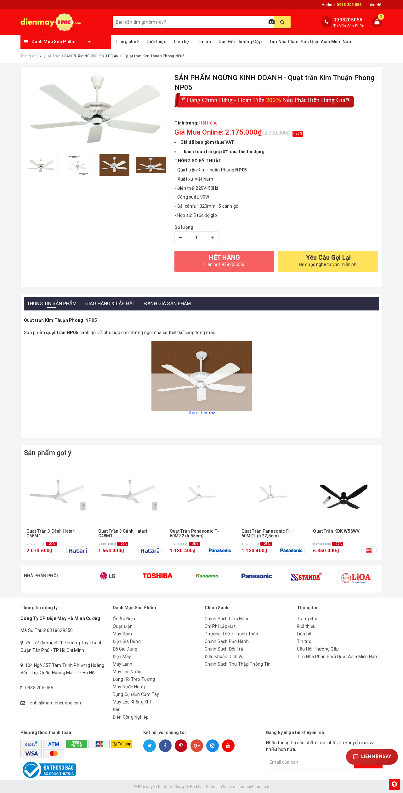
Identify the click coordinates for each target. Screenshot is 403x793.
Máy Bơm (122, 633)
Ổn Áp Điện (124, 618)
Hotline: (341, 5)
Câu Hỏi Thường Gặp (240, 41)
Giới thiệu (156, 41)
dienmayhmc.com (253, 786)
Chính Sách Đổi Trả (224, 648)
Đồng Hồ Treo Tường (134, 679)
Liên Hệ (374, 5)
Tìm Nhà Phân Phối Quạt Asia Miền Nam (311, 41)
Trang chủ (126, 41)
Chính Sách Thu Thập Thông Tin (237, 664)
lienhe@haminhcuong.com (55, 702)
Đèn (117, 709)
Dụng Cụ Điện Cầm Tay (136, 694)
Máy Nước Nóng (129, 686)
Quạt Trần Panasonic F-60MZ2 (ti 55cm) (194, 533)
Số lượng (183, 227)
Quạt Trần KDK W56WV (336, 531)
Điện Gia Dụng (127, 641)
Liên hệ (181, 41)
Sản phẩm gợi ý (47, 453)
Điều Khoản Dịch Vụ (224, 656)
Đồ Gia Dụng (125, 648)
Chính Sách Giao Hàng (227, 618)
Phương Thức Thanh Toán (231, 633)
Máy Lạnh (123, 664)
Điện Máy (122, 656)
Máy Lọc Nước (127, 671)
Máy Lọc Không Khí (132, 701)
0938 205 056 (39, 687)
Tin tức (204, 41)
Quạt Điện (123, 626)
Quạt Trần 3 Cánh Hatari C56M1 (51, 533)
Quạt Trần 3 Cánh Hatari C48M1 (122, 533)
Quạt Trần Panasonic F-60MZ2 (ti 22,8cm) (266, 533)
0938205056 (348, 20)
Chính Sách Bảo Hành (227, 641)
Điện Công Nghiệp (131, 717)
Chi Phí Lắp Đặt (220, 626)
